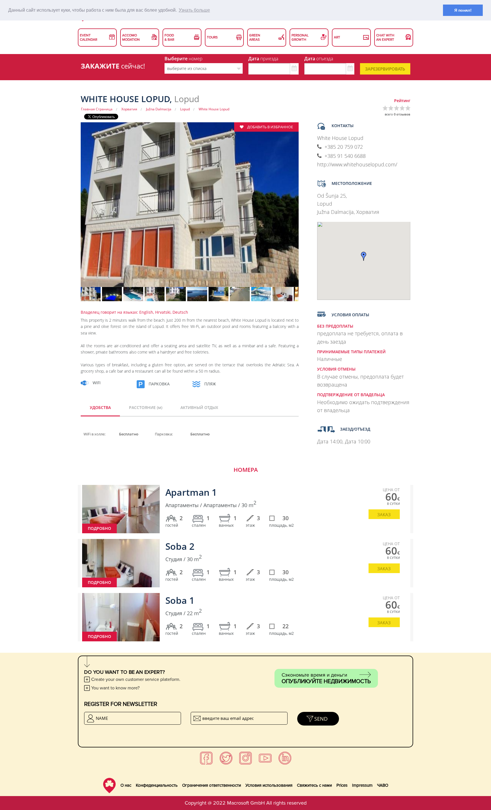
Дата (263, 58)
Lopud (185, 109)
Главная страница (97, 109)
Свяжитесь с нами (314, 785)
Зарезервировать (385, 69)
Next (308, 208)
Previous (70, 208)
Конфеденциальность (157, 785)
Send (321, 718)
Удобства (100, 407)
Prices (342, 785)
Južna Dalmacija (158, 109)
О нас (125, 785)
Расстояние (145, 407)
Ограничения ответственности (211, 785)
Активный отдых (199, 407)
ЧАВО (382, 785)
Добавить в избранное (269, 126)
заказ (384, 514)
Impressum (362, 785)
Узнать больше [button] (194, 10)
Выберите (184, 58)
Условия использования (269, 785)
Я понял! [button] (463, 10)
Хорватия (129, 109)
